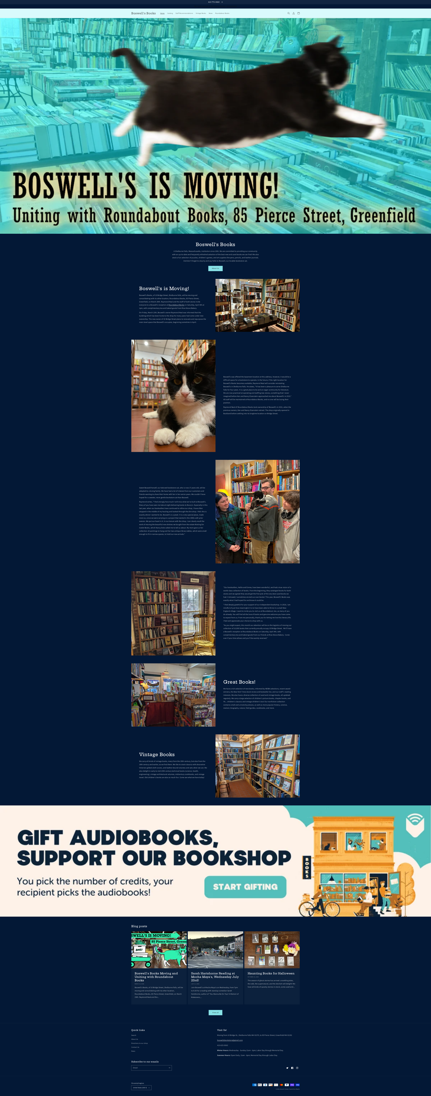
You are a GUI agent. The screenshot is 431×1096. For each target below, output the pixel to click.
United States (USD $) (140, 1088)
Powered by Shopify (294, 1089)
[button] (288, 13)
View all (215, 1012)
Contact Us (135, 1047)
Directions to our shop (139, 1043)
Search (133, 1035)
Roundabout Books (176, 305)
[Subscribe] (169, 1067)
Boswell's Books (284, 1089)
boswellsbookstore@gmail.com (230, 1040)
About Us (215, 268)
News (133, 1051)
